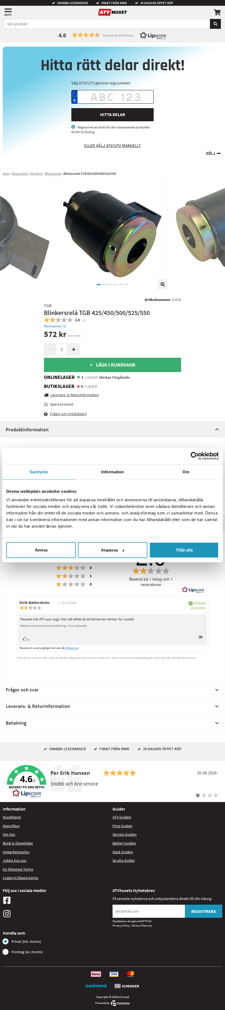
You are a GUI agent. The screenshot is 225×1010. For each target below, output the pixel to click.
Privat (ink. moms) (26, 941)
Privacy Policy (121, 925)
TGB (48, 305)
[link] (112, 781)
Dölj (210, 153)
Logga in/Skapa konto (20, 877)
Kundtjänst (12, 817)
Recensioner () (55, 326)
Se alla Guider (124, 860)
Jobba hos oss (14, 860)
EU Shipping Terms (18, 869)
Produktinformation (27, 429)
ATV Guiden (122, 817)
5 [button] (121, 284)
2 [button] (104, 284)
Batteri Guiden (124, 843)
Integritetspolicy (16, 851)
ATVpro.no (71, 648)
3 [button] (110, 284)
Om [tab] (185, 471)
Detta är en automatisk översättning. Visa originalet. (53, 626)
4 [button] (115, 284)
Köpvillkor (11, 825)
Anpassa (109, 550)
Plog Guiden (123, 825)
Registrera (203, 911)
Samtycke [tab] (39, 471)
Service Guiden (125, 834)
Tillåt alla (184, 550)
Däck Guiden (123, 851)
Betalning (16, 723)
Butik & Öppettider (18, 843)
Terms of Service (141, 925)
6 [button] (126, 284)
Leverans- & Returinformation (38, 706)
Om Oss (9, 834)
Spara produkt (62, 404)
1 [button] (99, 284)
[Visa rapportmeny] (200, 638)
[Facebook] (56, 900)
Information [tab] (112, 471)
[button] (112, 35)
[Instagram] (56, 914)
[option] (112, 234)
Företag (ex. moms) (27, 951)
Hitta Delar (112, 114)
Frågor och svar (22, 690)
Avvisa (41, 550)
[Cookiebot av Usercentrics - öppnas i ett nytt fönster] (195, 456)
